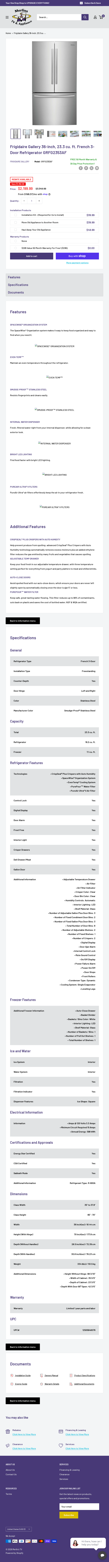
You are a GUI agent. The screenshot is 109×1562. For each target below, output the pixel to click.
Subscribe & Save (92, 3)
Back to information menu (23, 620)
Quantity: (14, 200)
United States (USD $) (16, 1529)
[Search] (85, 17)
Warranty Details (51, 1384)
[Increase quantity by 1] (39, 201)
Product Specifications (84, 1375)
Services (63, 1479)
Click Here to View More (24, 1434)
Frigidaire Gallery (19, 161)
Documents (16, 292)
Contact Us (11, 1474)
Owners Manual (51, 1375)
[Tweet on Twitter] (92, 168)
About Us (10, 1469)
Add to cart (31, 256)
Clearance (64, 1474)
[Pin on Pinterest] (86, 168)
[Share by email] (97, 168)
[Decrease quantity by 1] (24, 201)
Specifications (18, 284)
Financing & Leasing (69, 1469)
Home (8, 33)
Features (14, 277)
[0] (101, 17)
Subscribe (69, 1515)
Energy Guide (21, 1384)
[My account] (95, 17)
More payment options (77, 262)
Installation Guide (23, 1375)
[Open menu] (7, 17)
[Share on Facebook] (81, 168)
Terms (9, 1494)
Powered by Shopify (14, 1553)
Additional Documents (84, 1384)
